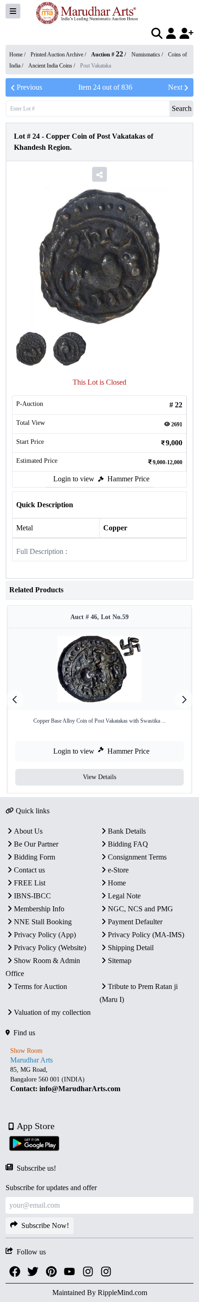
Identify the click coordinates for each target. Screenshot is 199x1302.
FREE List (29, 883)
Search (182, 108)
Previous (29, 87)
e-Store (118, 870)
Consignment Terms (137, 857)
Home (117, 883)
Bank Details (127, 831)
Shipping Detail (131, 948)
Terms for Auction (40, 986)
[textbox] (99, 1079)
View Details (99, 777)
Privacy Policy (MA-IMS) (146, 935)
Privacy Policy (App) (45, 935)
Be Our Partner (36, 844)
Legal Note (124, 896)
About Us (28, 831)
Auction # (107, 54)
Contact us (29, 870)
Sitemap (119, 960)
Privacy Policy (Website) (50, 948)
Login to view (73, 479)
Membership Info (39, 909)
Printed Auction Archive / (59, 54)
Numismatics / (147, 54)
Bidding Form (34, 857)
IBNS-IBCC (32, 896)
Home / (18, 54)
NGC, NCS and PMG (140, 909)
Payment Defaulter (135, 922)
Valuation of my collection (52, 1012)
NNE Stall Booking (43, 922)
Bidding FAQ (128, 844)
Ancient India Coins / (52, 65)
